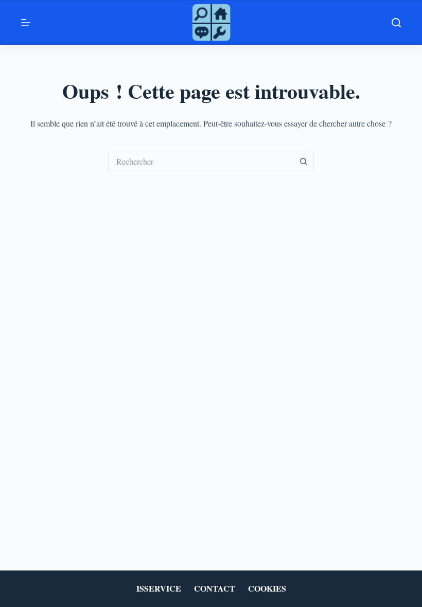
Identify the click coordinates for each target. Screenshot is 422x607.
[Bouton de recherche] (303, 161)
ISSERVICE (158, 588)
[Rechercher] (396, 22)
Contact (214, 588)
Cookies (267, 588)
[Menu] (25, 22)
